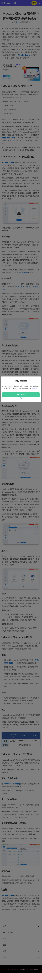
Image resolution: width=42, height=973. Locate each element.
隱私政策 (35, 388)
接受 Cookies (21, 395)
